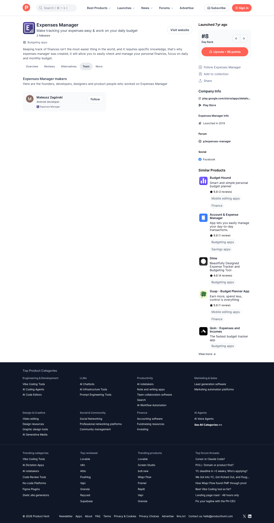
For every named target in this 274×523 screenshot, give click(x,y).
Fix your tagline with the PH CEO (215, 501)
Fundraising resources (150, 424)
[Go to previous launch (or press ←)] (236, 38)
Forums (164, 8)
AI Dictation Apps (33, 465)
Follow (95, 99)
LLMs (83, 378)
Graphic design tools (35, 429)
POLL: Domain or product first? (214, 465)
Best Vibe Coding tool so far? (213, 489)
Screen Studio (146, 465)
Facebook (209, 159)
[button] (99, 66)
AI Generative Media (35, 434)
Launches (124, 8)
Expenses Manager (50, 106)
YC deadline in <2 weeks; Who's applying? (221, 471)
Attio (83, 471)
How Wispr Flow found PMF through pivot (221, 483)
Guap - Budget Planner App (229, 291)
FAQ (97, 516)
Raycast (85, 495)
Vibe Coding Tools (34, 384)
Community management (95, 429)
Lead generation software (210, 384)
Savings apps (220, 249)
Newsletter (66, 516)
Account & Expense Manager (224, 216)
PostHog (85, 477)
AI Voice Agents (204, 418)
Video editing (31, 418)
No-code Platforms (34, 483)
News (145, 8)
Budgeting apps (37, 42)
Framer (142, 483)
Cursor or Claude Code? (210, 459)
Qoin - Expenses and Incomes (225, 329)
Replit (141, 489)
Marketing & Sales (205, 378)
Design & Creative (34, 412)
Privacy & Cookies (125, 516)
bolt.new (143, 471)
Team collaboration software (154, 394)
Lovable (85, 459)
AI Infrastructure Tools (93, 389)
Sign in (244, 8)
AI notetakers (145, 384)
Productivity (145, 378)
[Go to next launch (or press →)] (244, 38)
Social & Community (93, 412)
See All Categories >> (208, 424)
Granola (85, 489)
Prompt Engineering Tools (95, 394)
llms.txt (181, 516)
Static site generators (36, 495)
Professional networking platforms (101, 424)
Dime (213, 258)
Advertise (187, 8)
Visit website (179, 30)
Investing (142, 429)
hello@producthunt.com (218, 516)
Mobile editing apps (225, 198)
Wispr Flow (144, 477)
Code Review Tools (34, 477)
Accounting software (150, 418)
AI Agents (200, 412)
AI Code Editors (32, 394)
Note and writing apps (151, 389)
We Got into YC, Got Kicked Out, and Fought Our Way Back (222, 477)
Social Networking (91, 418)
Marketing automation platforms (214, 389)
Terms (107, 516)
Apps (79, 516)
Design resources (33, 424)
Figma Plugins (31, 489)
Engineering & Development (40, 378)
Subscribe (218, 8)
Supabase (86, 501)
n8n (82, 465)
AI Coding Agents (33, 389)
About (88, 516)
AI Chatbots (87, 384)
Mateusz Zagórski (50, 97)
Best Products (97, 8)
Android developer (48, 101)
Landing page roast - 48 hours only (217, 495)
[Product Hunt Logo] (26, 8)
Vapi (82, 483)
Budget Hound (220, 178)
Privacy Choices (149, 516)
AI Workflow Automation (151, 405)
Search (141, 399)
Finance (216, 205)
